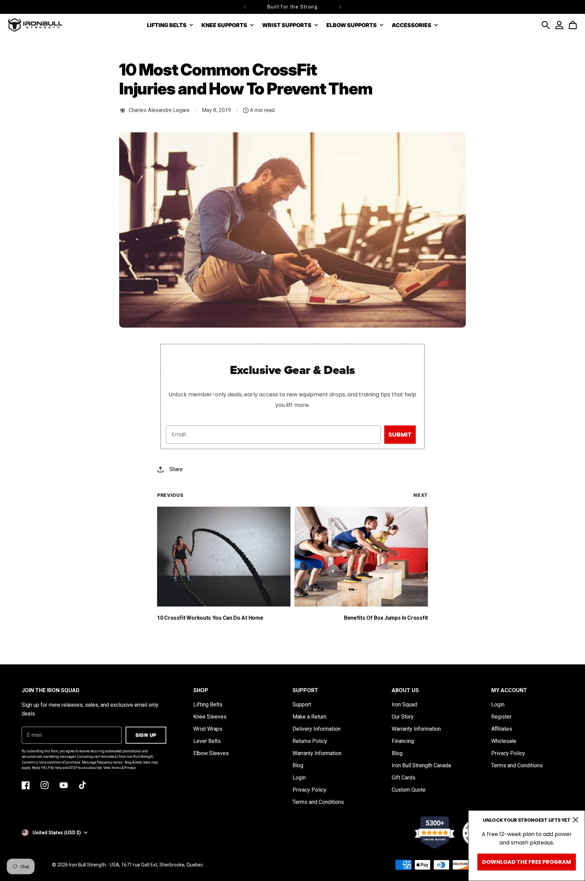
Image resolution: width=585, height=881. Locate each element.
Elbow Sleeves (211, 753)
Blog (297, 765)
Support (301, 704)
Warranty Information (317, 753)
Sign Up (145, 735)
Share (176, 469)
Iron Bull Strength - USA (94, 864)
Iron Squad (404, 704)
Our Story (403, 716)
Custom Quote (409, 790)
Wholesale (503, 741)
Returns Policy (309, 741)
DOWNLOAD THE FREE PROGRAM (526, 862)
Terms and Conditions (318, 802)
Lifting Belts (207, 704)
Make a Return (309, 716)
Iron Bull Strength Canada (421, 765)
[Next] (340, 7)
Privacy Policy (309, 790)
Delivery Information (316, 729)
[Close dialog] (575, 820)
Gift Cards (403, 777)
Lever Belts (207, 741)
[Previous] (244, 7)
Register (501, 716)
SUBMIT (400, 434)
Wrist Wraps (207, 729)
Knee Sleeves (209, 716)
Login (299, 777)
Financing (403, 741)
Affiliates (501, 729)
